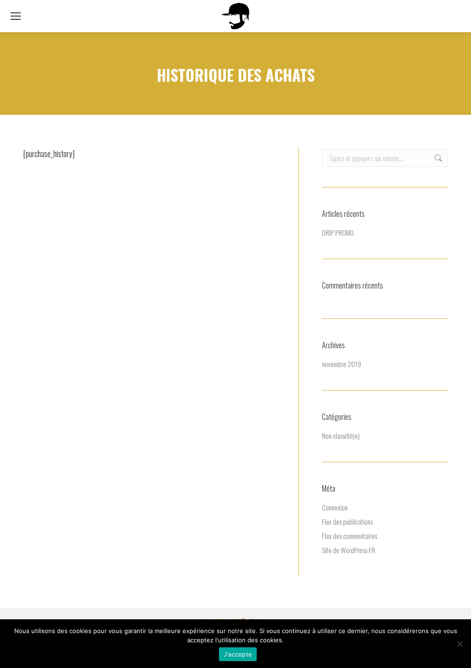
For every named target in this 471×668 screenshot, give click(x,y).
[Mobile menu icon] (15, 16)
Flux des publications (347, 521)
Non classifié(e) (341, 435)
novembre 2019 (341, 364)
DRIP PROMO (338, 232)
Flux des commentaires (349, 536)
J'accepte (238, 654)
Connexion (335, 507)
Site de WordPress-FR (348, 550)
